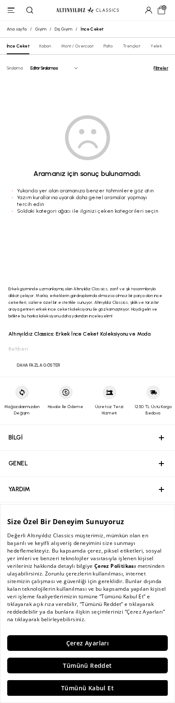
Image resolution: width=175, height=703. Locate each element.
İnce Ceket (18, 46)
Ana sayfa (17, 29)
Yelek (156, 46)
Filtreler (161, 68)
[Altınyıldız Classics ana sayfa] (87, 10)
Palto (108, 46)
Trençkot (131, 46)
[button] (87, 438)
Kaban (45, 46)
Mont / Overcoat (77, 46)
